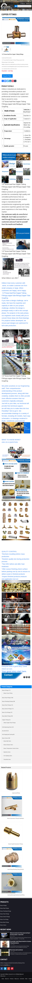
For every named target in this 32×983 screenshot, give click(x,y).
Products (22, 3)
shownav (15, 6)
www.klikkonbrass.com (10, 976)
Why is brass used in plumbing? (16, 949)
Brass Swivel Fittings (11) (8, 708)
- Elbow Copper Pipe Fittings (9, 722)
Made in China (19, 976)
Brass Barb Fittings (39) (7, 716)
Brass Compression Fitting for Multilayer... (16, 818)
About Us (7, 978)
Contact (3, 959)
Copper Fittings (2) (6, 719)
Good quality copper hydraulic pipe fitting (16, 895)
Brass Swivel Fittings (5, 916)
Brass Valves (3, 925)
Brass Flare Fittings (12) (7, 705)
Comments (22, 978)
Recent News (5, 929)
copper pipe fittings (16, 793)
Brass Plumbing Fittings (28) (8, 701)
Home (3, 978)
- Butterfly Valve (6, 752)
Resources (17, 978)
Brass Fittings (3, 905)
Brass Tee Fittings (4, 919)
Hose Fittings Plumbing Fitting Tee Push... (16, 869)
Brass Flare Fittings (4, 913)
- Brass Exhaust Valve (8, 744)
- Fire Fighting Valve (7, 755)
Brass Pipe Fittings (4, 908)
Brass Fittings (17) (6, 690)
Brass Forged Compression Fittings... (16, 844)
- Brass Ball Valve (7, 741)
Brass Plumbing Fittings (5, 911)
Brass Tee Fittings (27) (7, 712)
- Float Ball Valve (7, 759)
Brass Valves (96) (6, 738)
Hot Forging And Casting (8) (8, 734)
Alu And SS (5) (5, 730)
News (26, 978)
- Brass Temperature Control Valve (10, 748)
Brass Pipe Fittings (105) (7, 697)
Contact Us (28, 3)
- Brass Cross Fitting (7, 693)
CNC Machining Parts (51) (8, 727)
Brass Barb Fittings (4, 922)
